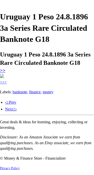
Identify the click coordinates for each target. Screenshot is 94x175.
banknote (20, 92)
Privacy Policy (10, 168)
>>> (3, 82)
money (48, 92)
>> (3, 70)
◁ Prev (10, 102)
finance (35, 92)
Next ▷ (11, 109)
